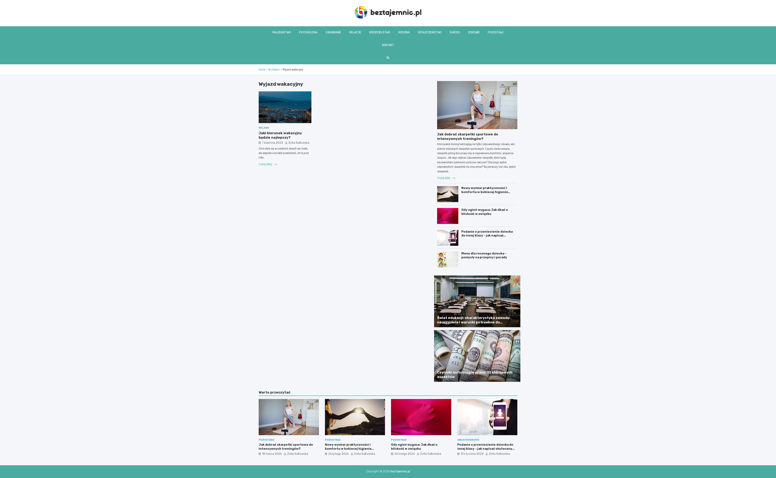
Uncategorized (468, 439)
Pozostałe (496, 32)
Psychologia (308, 32)
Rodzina (404, 32)
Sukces (455, 32)
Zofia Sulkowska (298, 143)
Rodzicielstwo (379, 32)
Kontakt (388, 45)
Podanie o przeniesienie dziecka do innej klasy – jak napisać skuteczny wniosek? (487, 235)
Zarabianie (333, 32)
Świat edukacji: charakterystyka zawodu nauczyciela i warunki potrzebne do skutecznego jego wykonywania (473, 322)
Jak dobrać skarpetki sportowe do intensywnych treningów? (286, 447)
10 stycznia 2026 (472, 454)
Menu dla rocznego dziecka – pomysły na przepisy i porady (484, 255)
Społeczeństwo (430, 32)
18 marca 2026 (272, 454)
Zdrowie (474, 32)
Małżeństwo (281, 32)
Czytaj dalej (265, 164)
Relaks (264, 127)
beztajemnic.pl (400, 471)
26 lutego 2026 (338, 454)
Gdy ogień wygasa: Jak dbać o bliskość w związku (484, 212)
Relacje (355, 32)
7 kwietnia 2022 (272, 143)
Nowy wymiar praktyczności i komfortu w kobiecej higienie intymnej (484, 192)
